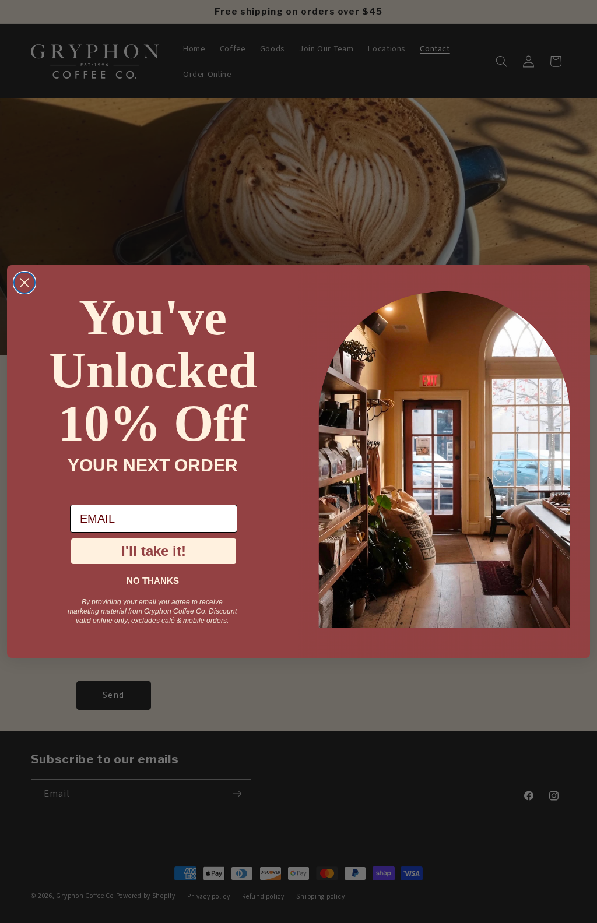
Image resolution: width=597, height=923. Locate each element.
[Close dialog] (24, 282)
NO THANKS (153, 581)
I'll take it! (153, 551)
